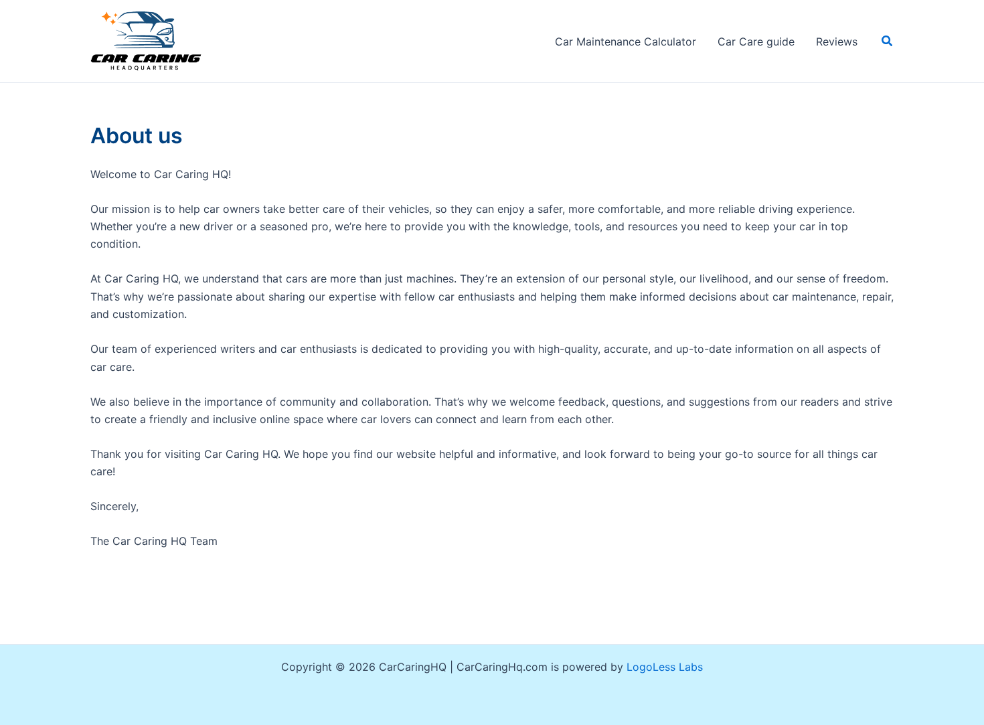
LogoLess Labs (665, 666)
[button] (888, 41)
